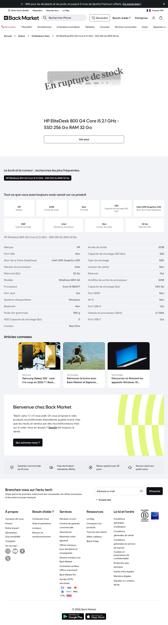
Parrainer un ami (68, 518)
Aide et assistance (41, 523)
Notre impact (12, 528)
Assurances (66, 531)
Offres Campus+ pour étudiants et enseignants (68, 549)
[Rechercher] (44, 17)
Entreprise (141, 18)
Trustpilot (10, 541)
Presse (8, 523)
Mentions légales (122, 576)
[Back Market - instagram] (7, 551)
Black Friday (93, 541)
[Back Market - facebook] (22, 551)
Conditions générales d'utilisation (120, 522)
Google (52, 427)
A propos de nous (14, 518)
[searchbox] (66, 17)
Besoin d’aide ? (122, 18)
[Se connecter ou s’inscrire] (153, 18)
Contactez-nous (40, 518)
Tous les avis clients (97, 531)
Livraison (36, 528)
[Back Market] (21, 18)
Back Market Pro (68, 574)
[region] (84, 365)
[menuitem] (44, 27)
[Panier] (161, 18)
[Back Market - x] (7, 558)
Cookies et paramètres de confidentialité (121, 555)
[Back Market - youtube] (15, 551)
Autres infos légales (124, 571)
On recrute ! (11, 545)
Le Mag (90, 518)
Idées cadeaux (94, 536)
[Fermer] (164, 4)
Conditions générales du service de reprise (124, 543)
